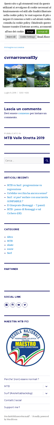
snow (10, 249)
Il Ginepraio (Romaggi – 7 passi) (26, 205)
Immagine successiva (14, 47)
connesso (23, 113)
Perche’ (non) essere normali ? (21, 379)
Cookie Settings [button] (27, 37)
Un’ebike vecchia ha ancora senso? (27, 193)
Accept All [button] (42, 32)
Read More (43, 36)
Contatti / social (13, 400)
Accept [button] (30, 32)
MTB (10, 241)
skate (10, 245)
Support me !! (12, 407)
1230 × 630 (24, 93)
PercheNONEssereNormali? (17, 416)
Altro (10, 236)
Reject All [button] (11, 37)
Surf (9, 253)
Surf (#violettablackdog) (18, 393)
